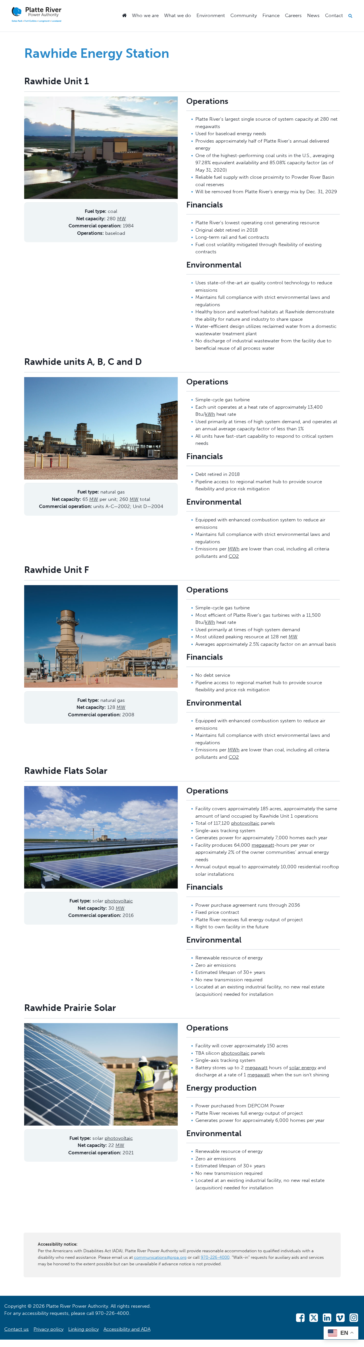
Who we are (145, 15)
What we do (177, 15)
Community (243, 15)
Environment (211, 15)
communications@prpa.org (160, 1257)
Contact (334, 15)
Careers (293, 15)
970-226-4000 (215, 1257)
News (313, 15)
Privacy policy (48, 1329)
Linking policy (83, 1329)
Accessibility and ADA (127, 1329)
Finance (271, 15)
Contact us (16, 1329)
